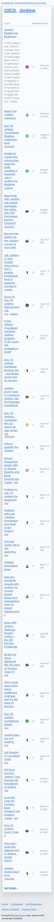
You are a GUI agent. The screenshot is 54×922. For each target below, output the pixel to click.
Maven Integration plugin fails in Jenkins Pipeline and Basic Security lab (11, 469)
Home (4, 904)
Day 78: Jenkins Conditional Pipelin (11, 719)
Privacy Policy (29, 909)
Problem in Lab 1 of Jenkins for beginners (11, 495)
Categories (17, 904)
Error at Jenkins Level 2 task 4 (11, 830)
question (8, 482)
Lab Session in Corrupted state (12, 756)
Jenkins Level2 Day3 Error (11, 872)
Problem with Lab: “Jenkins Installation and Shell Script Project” (11, 521)
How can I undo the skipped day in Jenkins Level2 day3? (11, 852)
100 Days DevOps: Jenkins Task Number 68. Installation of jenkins (12, 778)
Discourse (20, 915)
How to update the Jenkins (11, 447)
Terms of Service (10, 909)
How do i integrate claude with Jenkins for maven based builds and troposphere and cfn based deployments (11, 596)
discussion (9, 436)
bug (6, 434)
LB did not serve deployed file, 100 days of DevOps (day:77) (12, 663)
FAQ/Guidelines (34, 904)
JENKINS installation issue (11, 566)
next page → (11, 888)
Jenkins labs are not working (11, 738)
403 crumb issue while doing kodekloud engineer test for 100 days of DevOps (11, 694)
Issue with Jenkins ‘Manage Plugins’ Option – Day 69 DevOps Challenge (10, 634)
